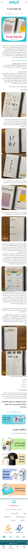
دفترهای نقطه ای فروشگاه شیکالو (19, 60)
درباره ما (13, 520)
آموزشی (16, 13)
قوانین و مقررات (14, 513)
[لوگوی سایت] (14, 2)
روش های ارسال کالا (20, 517)
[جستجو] (1, 2)
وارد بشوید (13, 433)
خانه (22, 13)
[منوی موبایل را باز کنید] (26, 2)
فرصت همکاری (7, 517)
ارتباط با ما (22, 520)
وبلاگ (24, 513)
